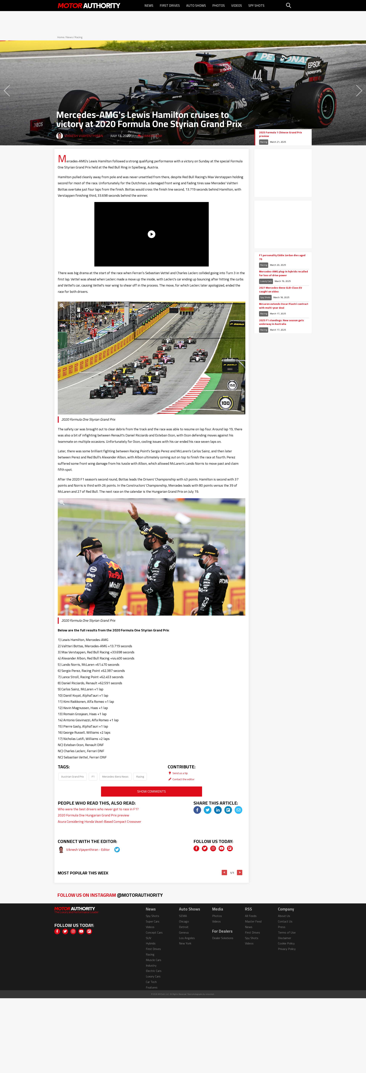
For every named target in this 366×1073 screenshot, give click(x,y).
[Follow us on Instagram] (213, 848)
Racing (78, 37)
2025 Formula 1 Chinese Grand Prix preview (280, 134)
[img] (197, 810)
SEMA (183, 916)
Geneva (184, 932)
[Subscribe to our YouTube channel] (221, 848)
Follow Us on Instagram (110, 894)
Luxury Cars (266, 281)
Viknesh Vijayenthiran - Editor (88, 849)
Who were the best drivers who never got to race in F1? (98, 809)
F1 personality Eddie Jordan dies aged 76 (282, 257)
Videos (236, 5)
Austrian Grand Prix (72, 776)
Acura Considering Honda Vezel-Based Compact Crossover (99, 821)
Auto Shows (196, 5)
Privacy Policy (287, 949)
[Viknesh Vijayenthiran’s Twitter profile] (114, 849)
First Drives (170, 5)
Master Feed (253, 921)
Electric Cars (153, 971)
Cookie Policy (286, 943)
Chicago (184, 921)
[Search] (298, 5)
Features (151, 987)
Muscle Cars (153, 960)
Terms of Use (287, 932)
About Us (284, 916)
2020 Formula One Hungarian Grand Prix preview (93, 815)
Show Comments (151, 791)
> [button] (240, 872)
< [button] (224, 872)
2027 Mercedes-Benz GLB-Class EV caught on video (280, 289)
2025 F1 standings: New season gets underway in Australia (281, 322)
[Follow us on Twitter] (205, 848)
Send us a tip (180, 773)
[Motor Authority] (89, 5)
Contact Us (285, 921)
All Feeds (251, 916)
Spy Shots (256, 5)
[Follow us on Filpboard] (230, 848)
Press (281, 927)
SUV (148, 938)
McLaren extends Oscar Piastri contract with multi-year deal (283, 306)
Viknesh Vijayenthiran (83, 136)
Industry (151, 965)
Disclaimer (284, 938)
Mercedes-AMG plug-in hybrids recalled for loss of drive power (283, 273)
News (148, 5)
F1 (93, 776)
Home (60, 37)
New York (185, 943)
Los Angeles (187, 938)
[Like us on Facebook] (196, 848)
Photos (218, 5)
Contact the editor (183, 779)
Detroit (184, 927)
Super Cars (152, 921)
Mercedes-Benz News (115, 776)
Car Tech (151, 982)
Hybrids (151, 943)
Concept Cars (154, 932)
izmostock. (210, 994)
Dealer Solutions (222, 938)
